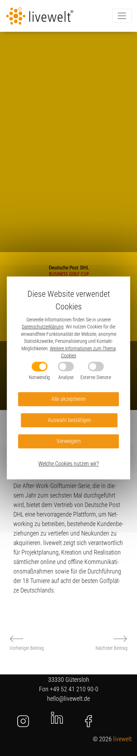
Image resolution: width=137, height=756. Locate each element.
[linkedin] (57, 717)
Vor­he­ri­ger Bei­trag (26, 648)
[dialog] (68, 377)
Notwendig (39, 377)
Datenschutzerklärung (43, 327)
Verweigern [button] (69, 441)
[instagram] (23, 721)
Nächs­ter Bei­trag (112, 648)
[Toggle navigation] (122, 16)
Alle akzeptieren (68, 399)
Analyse (66, 377)
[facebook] (88, 721)
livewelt (122, 739)
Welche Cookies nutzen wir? (68, 464)
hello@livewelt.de (68, 698)
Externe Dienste (95, 377)
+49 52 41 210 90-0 (74, 689)
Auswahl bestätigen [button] (69, 420)
